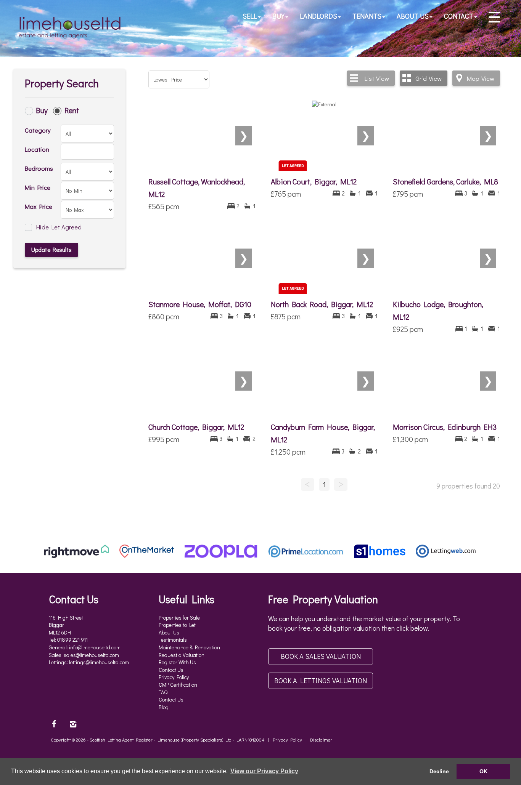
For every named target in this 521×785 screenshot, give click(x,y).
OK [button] (483, 771)
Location (37, 149)
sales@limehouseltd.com (91, 654)
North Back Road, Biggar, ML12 (322, 304)
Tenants (366, 15)
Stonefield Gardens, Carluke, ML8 (445, 181)
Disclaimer (321, 740)
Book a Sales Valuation (321, 656)
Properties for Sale (179, 617)
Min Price (37, 187)
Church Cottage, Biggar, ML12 (196, 427)
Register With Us (177, 662)
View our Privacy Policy (264, 771)
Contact (458, 15)
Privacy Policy (174, 677)
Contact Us (171, 669)
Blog (164, 707)
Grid (428, 78)
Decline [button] (439, 771)
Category (38, 130)
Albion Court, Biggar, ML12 (314, 181)
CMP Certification (178, 684)
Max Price (38, 206)
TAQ (163, 692)
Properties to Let (177, 624)
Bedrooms (39, 168)
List (377, 78)
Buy (278, 15)
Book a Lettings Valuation (320, 680)
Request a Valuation (181, 654)
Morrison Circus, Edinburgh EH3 (445, 427)
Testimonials (173, 639)
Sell (250, 15)
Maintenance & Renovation (189, 647)
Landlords (318, 15)
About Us (413, 15)
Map (480, 78)
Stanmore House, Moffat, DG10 (199, 304)
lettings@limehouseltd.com (99, 662)
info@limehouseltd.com (95, 647)
